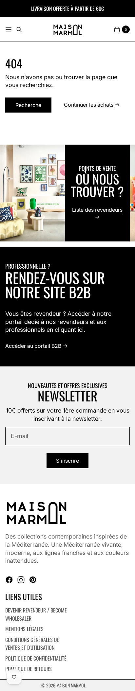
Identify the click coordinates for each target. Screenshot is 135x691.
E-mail (19, 436)
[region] (67, 193)
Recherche (28, 105)
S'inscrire (67, 460)
